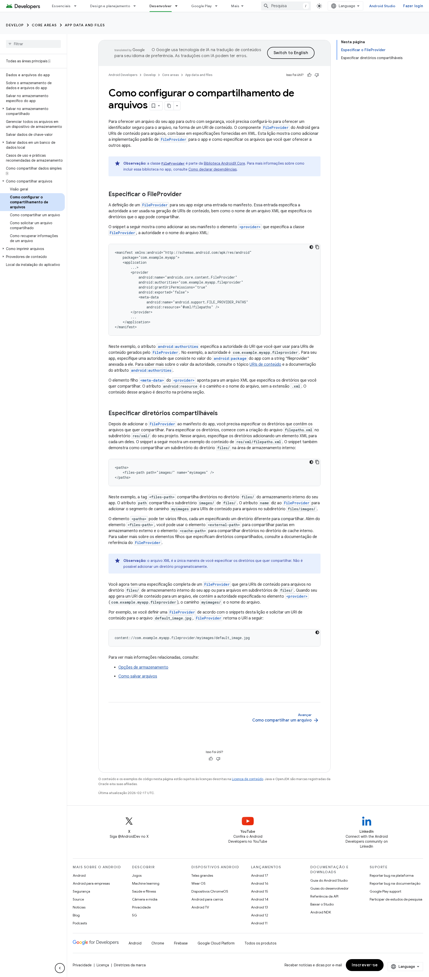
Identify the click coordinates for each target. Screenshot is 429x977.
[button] (32, 111)
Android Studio (382, 6)
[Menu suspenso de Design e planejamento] (136, 6)
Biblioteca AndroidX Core (224, 163)
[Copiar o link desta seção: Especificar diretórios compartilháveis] (223, 414)
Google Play (201, 6)
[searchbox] (33, 44)
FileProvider (275, 127)
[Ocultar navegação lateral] (60, 968)
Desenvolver (160, 6)
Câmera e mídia (144, 899)
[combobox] (286, 5)
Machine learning (145, 883)
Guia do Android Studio (329, 880)
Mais (235, 6)
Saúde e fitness (144, 891)
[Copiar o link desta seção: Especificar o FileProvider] (187, 195)
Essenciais (61, 6)
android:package (230, 358)
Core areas (44, 25)
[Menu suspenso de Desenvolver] (178, 6)
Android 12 (259, 915)
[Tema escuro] (311, 247)
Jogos (137, 875)
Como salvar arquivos (137, 676)
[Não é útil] (317, 75)
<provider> (250, 226)
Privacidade (141, 907)
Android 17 (259, 875)
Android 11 (259, 923)
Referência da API (324, 896)
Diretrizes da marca (130, 965)
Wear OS (198, 883)
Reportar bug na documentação (395, 883)
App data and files (85, 25)
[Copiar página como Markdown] (169, 106)
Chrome (157, 943)
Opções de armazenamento (143, 667)
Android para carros (207, 899)
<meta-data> (152, 380)
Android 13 (259, 907)
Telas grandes (202, 875)
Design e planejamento (110, 6)
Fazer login (413, 6)
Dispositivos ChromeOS (209, 891)
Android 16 (259, 883)
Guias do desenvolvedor (329, 888)
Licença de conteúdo (247, 779)
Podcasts (80, 923)
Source (78, 899)
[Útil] (309, 75)
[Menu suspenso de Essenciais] (77, 6)
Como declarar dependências (212, 169)
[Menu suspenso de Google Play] (218, 6)
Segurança (81, 891)
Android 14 (259, 899)
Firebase (181, 943)
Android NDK (320, 912)
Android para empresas (91, 883)
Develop (15, 25)
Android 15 (259, 891)
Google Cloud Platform (216, 943)
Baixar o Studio (322, 904)
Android (79, 875)
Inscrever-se (365, 965)
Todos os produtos (260, 943)
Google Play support (385, 891)
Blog (76, 915)
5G (134, 915)
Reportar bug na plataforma (392, 875)
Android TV (200, 907)
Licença (103, 965)
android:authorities (178, 346)
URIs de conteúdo (265, 364)
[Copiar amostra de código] (317, 247)
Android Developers (122, 75)
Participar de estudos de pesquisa (396, 899)
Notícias (79, 907)
